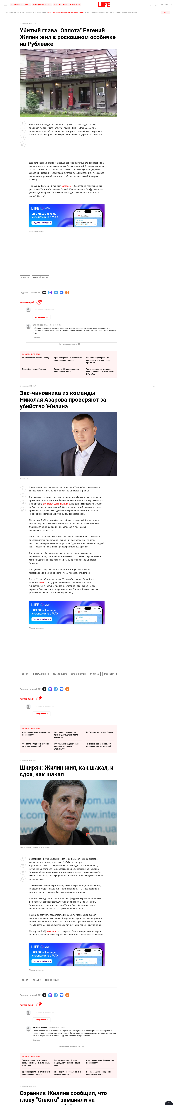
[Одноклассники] (67, 292)
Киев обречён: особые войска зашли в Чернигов (67, 1073)
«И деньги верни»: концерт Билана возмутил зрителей (98, 745)
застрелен (67, 185)
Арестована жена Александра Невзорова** (36, 733)
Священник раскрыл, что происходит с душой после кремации (98, 360)
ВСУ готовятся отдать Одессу (35, 357)
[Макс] (50, 292)
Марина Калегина (37, 970)
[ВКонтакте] (61, 292)
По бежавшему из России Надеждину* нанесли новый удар (67, 1063)
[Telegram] (55, 292)
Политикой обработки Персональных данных (66, 12)
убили (41, 582)
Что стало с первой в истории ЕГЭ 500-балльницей (35, 745)
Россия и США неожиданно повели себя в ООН (66, 370)
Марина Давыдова (37, 628)
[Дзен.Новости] (44, 292)
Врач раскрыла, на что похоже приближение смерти (68, 358)
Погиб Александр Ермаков (34, 369)
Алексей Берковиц (37, 231)
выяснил (51, 931)
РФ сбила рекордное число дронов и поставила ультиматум (66, 746)
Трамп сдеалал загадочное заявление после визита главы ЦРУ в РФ (100, 371)
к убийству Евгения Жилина (56, 503)
